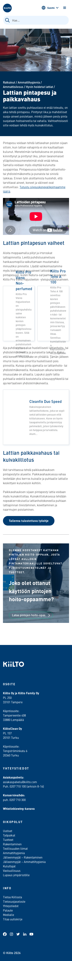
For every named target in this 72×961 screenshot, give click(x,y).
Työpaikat (9, 835)
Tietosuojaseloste (14, 901)
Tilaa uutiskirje (12, 919)
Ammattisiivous (13, 87)
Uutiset (7, 831)
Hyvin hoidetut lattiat (39, 87)
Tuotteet (8, 840)
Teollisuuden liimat (15, 848)
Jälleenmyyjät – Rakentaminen (22, 857)
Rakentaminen (12, 844)
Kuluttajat (9, 866)
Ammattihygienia (29, 82)
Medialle (9, 915)
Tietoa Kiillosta (12, 897)
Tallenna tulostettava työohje (29, 521)
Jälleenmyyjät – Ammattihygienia (24, 862)
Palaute (8, 910)
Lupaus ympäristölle (16, 875)
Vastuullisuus (11, 870)
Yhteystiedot (10, 906)
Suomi (51, 8)
